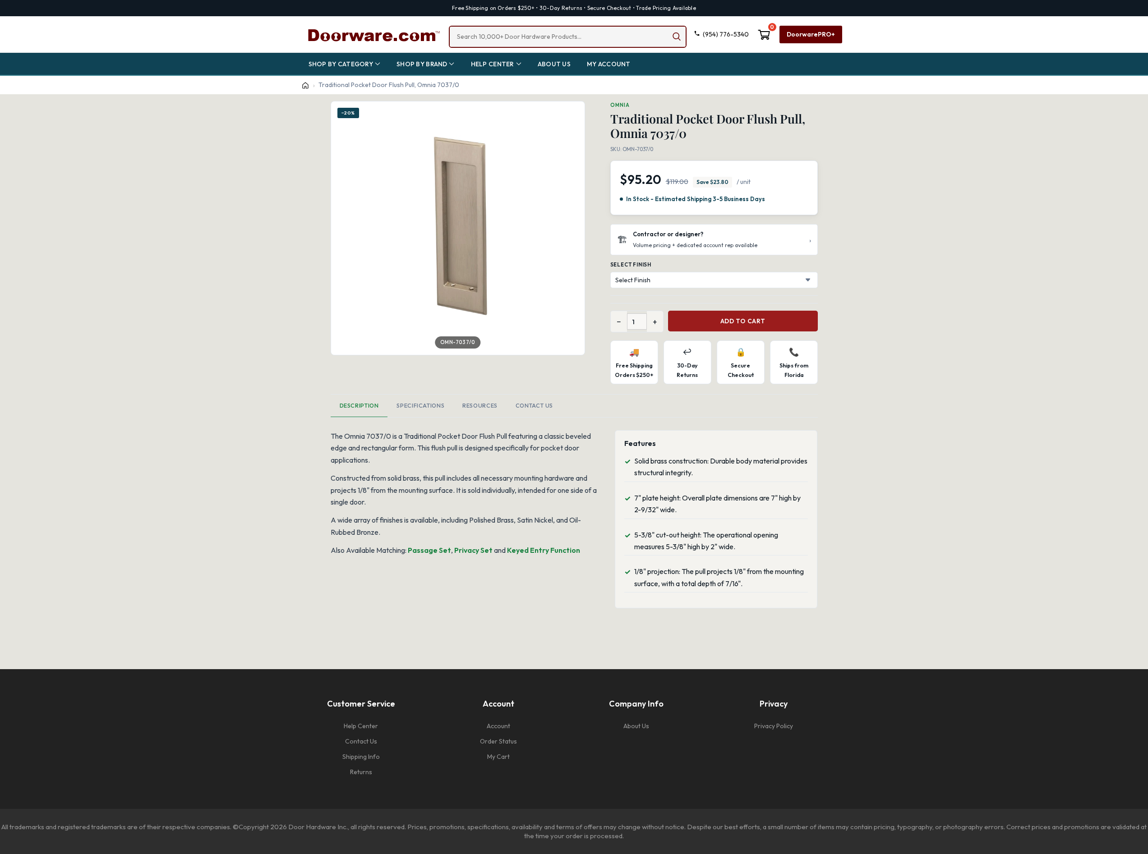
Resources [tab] (480, 405)
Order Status (498, 741)
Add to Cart (742, 321)
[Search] (676, 36)
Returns (361, 772)
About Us (636, 726)
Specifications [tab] (420, 405)
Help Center (361, 726)
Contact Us (361, 741)
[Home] (305, 85)
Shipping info (361, 757)
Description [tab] (359, 405)
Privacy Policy (773, 726)
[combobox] (568, 37)
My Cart (498, 757)
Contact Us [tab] (534, 405)
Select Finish (630, 265)
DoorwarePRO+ (811, 34)
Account (498, 726)
